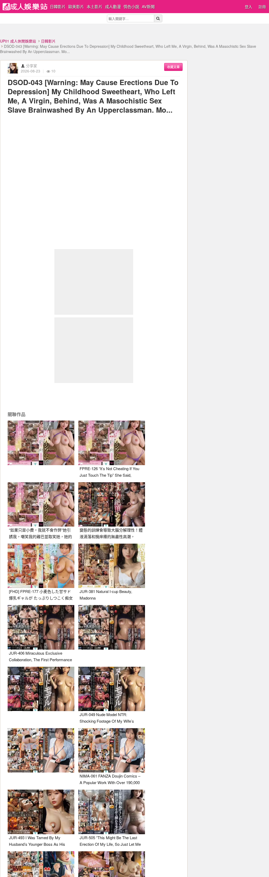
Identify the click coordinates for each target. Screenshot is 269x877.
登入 (248, 6)
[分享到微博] (93, 397)
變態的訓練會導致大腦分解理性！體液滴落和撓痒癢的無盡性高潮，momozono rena (111, 536)
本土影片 (94, 6)
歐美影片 (76, 6)
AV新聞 (148, 6)
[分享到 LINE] (111, 397)
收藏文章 (173, 67)
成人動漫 (113, 6)
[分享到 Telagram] (130, 397)
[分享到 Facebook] (57, 397)
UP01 (25, 6)
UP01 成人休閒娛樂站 (18, 41)
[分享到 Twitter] (75, 397)
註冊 (262, 6)
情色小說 (131, 6)
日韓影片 (58, 6)
